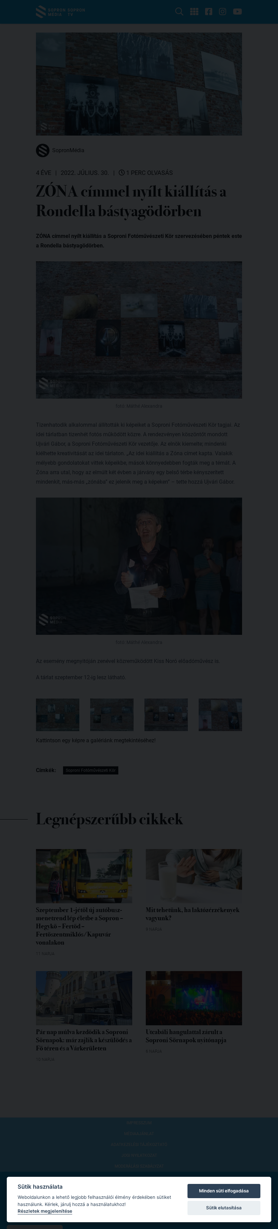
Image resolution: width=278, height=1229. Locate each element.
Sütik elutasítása (224, 1207)
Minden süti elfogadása (224, 1190)
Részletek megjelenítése (45, 1211)
